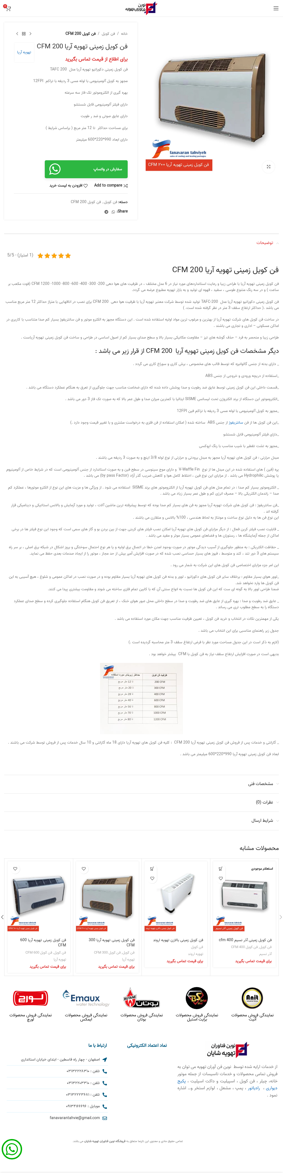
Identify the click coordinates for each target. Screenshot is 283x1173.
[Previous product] (30, 34)
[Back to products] (23, 34)
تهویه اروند (195, 954)
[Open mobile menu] (276, 8)
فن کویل (108, 34)
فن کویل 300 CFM (107, 953)
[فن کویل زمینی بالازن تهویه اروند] (176, 897)
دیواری (271, 1088)
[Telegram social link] (106, 212)
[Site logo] (141, 8)
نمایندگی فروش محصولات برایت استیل (197, 1017)
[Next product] (17, 34)
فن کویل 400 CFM (244, 947)
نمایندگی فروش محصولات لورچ (30, 1017)
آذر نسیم (265, 954)
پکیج (181, 1081)
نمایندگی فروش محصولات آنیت (252, 1017)
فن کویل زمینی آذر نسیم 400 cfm (245, 940)
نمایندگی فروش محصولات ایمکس (86, 1017)
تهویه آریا (24, 52)
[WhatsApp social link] (113, 212)
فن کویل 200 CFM (80, 34)
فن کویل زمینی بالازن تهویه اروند (178, 940)
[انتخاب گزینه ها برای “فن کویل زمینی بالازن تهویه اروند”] (152, 869)
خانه (124, 34)
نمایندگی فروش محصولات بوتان (141, 1017)
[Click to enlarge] (268, 167)
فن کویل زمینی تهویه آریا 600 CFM (43, 943)
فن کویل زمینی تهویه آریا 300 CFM (112, 943)
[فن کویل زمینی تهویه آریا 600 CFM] (38, 897)
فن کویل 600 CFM (38, 953)
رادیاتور (254, 1088)
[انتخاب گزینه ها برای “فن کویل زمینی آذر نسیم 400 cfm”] (221, 869)
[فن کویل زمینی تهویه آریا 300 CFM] (107, 897)
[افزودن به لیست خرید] (221, 878)
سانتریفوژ (236, 422)
